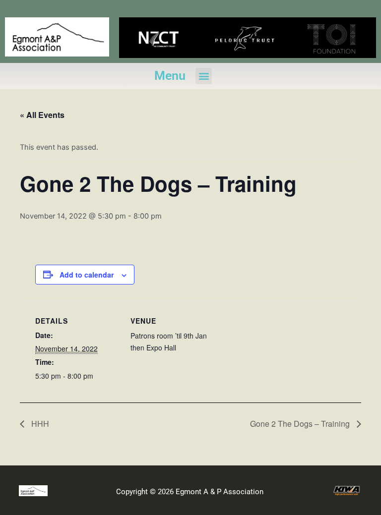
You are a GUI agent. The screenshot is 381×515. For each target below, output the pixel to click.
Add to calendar (87, 275)
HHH (39, 423)
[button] (203, 76)
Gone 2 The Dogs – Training (301, 423)
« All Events (42, 114)
